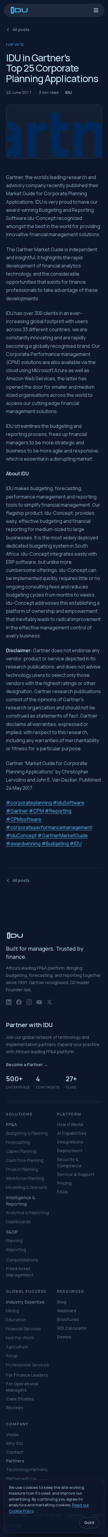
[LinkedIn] (8, 1004)
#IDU (76, 843)
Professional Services (27, 1365)
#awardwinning (23, 843)
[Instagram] (29, 1004)
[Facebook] (19, 1004)
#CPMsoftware (23, 819)
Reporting (16, 1249)
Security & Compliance (69, 1162)
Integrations (70, 1142)
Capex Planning (21, 1151)
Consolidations (22, 1260)
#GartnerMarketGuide (63, 835)
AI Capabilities (71, 1133)
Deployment (69, 1150)
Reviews (14, 1407)
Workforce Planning (25, 1178)
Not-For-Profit (20, 1338)
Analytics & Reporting (27, 1212)
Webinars (66, 1310)
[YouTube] (39, 1004)
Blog (61, 1302)
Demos (64, 1337)
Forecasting (18, 1142)
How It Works (70, 1124)
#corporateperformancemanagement (49, 827)
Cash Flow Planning (25, 1160)
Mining (12, 1310)
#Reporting (58, 811)
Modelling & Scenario (26, 1187)
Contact (14, 1452)
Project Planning (22, 1169)
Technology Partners (27, 1469)
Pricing (64, 1183)
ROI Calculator (72, 1328)
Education (16, 1319)
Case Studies (20, 1399)
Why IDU (14, 1443)
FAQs (62, 1192)
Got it (89, 1522)
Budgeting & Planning (27, 1133)
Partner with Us (21, 1478)
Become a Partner (27, 1064)
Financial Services (23, 1329)
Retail (11, 1356)
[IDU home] (19, 10)
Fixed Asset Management (19, 1272)
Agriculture (17, 1347)
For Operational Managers (22, 1387)
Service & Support (75, 1174)
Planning (14, 1240)
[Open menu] (96, 10)
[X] (49, 1004)
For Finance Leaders (27, 1375)
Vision (12, 1434)
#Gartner (17, 811)
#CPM (36, 811)
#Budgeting (55, 843)
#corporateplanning (29, 802)
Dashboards (18, 1221)
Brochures (68, 1319)
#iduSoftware (68, 802)
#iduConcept (21, 835)
